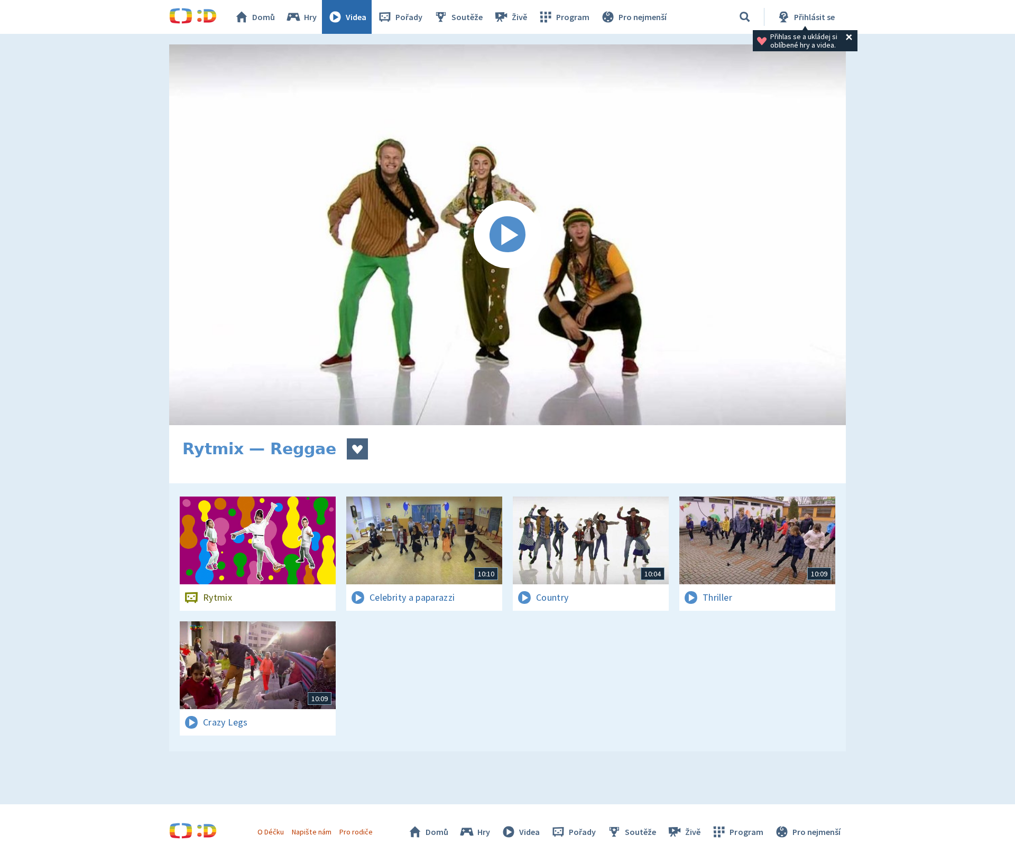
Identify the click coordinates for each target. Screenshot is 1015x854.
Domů (263, 17)
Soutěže (467, 17)
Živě (519, 17)
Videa (356, 17)
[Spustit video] (507, 234)
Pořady (408, 17)
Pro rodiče (356, 832)
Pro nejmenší (643, 17)
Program (572, 17)
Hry (310, 17)
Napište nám (311, 832)
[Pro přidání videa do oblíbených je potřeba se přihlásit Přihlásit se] (357, 449)
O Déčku (270, 832)
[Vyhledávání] (745, 17)
